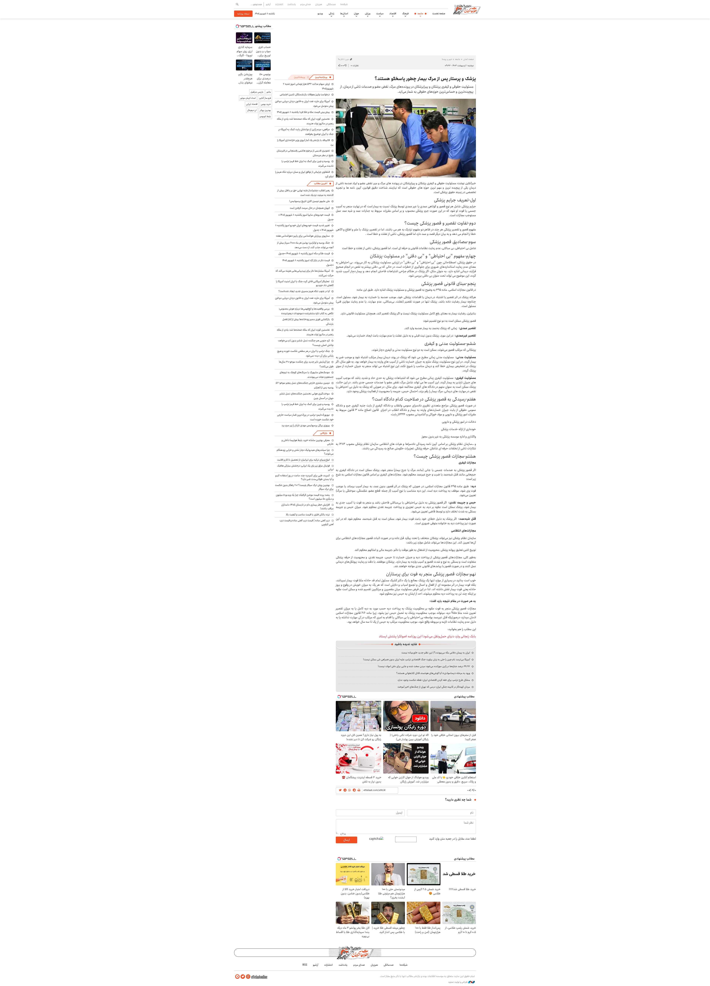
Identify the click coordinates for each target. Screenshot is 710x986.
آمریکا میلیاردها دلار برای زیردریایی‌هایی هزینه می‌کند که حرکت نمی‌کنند (304, 273)
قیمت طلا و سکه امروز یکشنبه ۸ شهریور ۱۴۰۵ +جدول (304, 253)
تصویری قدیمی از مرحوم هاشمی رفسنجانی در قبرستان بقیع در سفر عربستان (305, 153)
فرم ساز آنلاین (265, 98)
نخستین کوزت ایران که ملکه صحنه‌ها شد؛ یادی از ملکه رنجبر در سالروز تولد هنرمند (305, 121)
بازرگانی (323, 433)
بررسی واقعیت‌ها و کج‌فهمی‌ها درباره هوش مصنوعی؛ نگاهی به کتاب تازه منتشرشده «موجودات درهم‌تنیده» (306, 311)
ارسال (346, 840)
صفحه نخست (438, 13)
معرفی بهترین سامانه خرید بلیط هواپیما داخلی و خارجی (308, 442)
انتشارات (279, 4)
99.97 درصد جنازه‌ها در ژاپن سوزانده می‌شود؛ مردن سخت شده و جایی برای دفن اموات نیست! (424, 666)
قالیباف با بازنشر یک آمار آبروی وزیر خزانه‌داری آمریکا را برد (305, 142)
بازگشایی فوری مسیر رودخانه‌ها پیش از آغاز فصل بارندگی (308, 321)
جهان (356, 13)
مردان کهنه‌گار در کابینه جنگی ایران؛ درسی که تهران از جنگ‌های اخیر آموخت (434, 687)
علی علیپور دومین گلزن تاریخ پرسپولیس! (309, 201)
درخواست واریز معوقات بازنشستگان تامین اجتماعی (305, 94)
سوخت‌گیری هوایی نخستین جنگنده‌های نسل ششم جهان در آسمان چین (307, 396)
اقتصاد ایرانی (252, 104)
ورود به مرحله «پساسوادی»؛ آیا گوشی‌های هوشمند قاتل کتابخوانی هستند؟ (433, 673)
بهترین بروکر (265, 110)
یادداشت (292, 4)
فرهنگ (405, 13)
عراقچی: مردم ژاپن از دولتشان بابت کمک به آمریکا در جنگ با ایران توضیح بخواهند (306, 131)
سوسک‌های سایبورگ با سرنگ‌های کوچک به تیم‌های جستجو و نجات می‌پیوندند (307, 374)
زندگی (331, 13)
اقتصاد (392, 13)
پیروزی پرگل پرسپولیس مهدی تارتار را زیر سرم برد (306, 425)
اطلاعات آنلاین (467, 9)
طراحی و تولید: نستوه (458, 982)
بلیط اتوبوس (265, 116)
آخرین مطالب (320, 183)
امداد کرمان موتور (248, 98)
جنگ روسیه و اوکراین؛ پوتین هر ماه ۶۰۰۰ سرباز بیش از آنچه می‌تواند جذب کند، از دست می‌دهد (305, 245)
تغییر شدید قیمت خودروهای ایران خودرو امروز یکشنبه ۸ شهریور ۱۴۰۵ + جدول (304, 227)
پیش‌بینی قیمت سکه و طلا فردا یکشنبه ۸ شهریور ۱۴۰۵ (303, 112)
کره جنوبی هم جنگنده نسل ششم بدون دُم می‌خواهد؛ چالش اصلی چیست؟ (306, 343)
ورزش (367, 13)
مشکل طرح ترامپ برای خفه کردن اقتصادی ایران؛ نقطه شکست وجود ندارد (434, 680)
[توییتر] (243, 976)
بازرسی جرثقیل (257, 92)
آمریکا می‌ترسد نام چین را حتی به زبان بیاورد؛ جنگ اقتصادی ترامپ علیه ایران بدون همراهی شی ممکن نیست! (416, 659)
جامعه (420, 13)
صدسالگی (331, 4)
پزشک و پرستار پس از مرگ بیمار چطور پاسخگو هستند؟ (425, 78)
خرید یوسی (266, 104)
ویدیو (320, 13)
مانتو (269, 92)
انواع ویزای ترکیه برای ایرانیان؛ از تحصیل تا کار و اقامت (303, 460)
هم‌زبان (318, 4)
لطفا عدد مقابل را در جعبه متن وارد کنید (452, 839)
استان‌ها (344, 13)
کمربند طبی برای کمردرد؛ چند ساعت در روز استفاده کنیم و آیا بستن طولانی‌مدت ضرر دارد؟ (304, 477)
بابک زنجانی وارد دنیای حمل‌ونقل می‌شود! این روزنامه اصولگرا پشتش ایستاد (427, 636)
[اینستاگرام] (248, 976)
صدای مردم (305, 4)
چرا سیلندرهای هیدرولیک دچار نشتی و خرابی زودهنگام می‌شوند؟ (305, 452)
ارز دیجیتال (252, 110)
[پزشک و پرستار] (406, 138)
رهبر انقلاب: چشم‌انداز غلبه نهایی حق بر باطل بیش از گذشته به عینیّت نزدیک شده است (305, 192)
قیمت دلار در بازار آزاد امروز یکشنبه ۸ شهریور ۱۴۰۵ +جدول (308, 262)
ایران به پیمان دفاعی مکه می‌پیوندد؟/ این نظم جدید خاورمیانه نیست (435, 653)
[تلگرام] (237, 976)
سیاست (379, 13)
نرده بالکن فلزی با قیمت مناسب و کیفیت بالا (308, 515)
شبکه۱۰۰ (344, 4)
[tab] (323, 77)
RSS (304, 965)
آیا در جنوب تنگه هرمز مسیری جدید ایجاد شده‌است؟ (304, 291)
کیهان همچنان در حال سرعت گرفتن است (310, 208)
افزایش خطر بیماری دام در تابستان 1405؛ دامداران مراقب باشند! (307, 506)
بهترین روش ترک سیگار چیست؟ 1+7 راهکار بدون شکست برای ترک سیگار (304, 487)
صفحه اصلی (468, 59)
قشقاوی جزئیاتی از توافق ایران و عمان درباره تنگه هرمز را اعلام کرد (304, 174)
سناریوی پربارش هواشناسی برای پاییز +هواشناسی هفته (303, 236)
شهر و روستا (447, 59)
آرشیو (268, 4)
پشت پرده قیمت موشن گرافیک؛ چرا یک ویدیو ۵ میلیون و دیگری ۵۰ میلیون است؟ (305, 497)
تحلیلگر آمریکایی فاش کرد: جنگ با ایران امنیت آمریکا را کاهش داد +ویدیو (305, 283)
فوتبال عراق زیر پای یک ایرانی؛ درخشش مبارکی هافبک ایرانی (305, 467)
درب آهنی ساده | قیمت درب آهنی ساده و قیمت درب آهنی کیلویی (307, 522)
